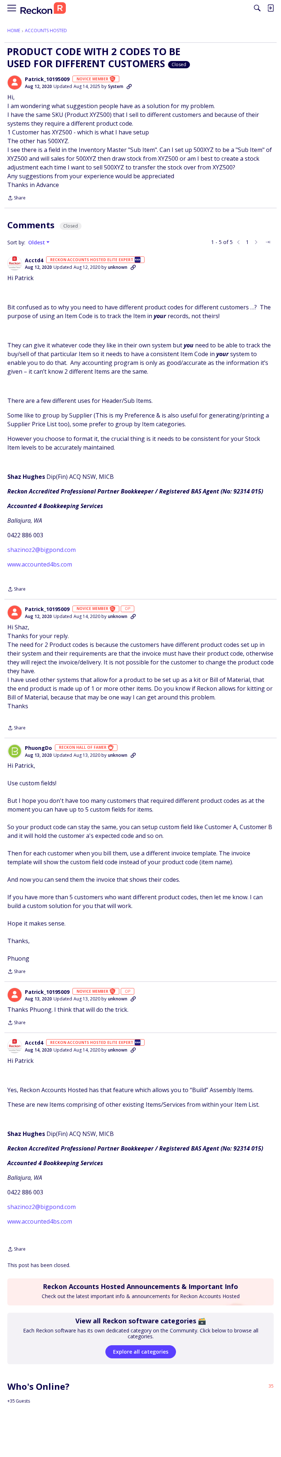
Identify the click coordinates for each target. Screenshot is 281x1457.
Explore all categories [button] (140, 1351)
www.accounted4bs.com (39, 564)
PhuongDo (38, 748)
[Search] (257, 8)
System (115, 86)
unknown (117, 267)
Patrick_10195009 (47, 79)
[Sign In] (270, 8)
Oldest (37, 242)
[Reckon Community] (43, 8)
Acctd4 (34, 260)
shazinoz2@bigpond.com (41, 550)
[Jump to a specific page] (268, 242)
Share (16, 198)
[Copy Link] (129, 86)
